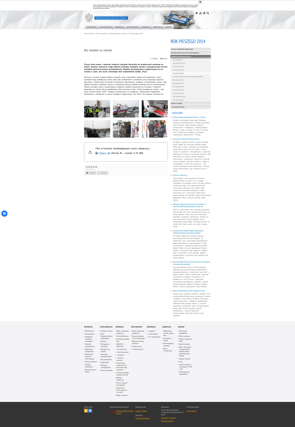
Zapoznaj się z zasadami (168, 418)
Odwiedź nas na (90, 411)
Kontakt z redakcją (141, 411)
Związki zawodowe (89, 366)
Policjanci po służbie (105, 350)
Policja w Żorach (107, 331)
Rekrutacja (166, 327)
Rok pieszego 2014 (136, 33)
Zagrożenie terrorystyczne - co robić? (122, 390)
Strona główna (89, 33)
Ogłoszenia (105, 362)
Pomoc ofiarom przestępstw (121, 384)
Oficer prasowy (184, 336)
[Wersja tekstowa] (204, 13)
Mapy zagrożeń (122, 395)
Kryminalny (151, 327)
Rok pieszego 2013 (178, 93)
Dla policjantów (106, 359)
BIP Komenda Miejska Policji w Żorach (124, 412)
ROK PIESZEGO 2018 (179, 96)
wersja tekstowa (191, 411)
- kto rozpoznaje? (154, 337)
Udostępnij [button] (91, 173)
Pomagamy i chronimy (105, 345)
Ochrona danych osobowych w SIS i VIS (185, 367)
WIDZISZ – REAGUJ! (120, 345)
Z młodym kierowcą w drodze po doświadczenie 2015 (188, 76)
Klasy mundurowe (167, 350)
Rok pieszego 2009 (178, 90)
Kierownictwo (90, 334)
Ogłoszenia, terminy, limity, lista (168, 333)
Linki (180, 362)
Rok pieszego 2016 (178, 66)
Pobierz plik (104, 153)
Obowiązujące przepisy (168, 344)
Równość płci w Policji (90, 371)
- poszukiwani (153, 334)
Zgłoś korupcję (184, 344)
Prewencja (119, 327)
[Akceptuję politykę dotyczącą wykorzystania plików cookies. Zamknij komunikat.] (200, 2)
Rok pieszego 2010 (178, 86)
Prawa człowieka (107, 370)
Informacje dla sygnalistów (184, 373)
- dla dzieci (120, 355)
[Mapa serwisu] (200, 13)
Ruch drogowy (101, 33)
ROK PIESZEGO (177, 60)
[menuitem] (91, 26)
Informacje (88, 327)
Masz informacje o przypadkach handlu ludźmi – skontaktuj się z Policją (185, 351)
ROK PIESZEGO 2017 (179, 63)
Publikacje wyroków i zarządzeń (89, 339)
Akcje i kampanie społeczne (182, 49)
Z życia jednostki (106, 327)
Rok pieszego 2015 (178, 70)
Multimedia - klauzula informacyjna (89, 356)
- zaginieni (151, 331)
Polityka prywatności (167, 421)
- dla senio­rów (121, 349)
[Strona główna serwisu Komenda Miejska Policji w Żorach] (196, 13)
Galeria (103, 341)
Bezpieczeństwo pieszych (118, 33)
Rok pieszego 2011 (178, 83)
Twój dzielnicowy (122, 336)
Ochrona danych (91, 362)
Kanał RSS (86, 411)
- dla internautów (122, 352)
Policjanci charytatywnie (106, 366)
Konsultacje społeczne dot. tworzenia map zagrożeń (121, 366)
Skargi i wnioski (184, 359)
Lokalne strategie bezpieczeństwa (122, 374)
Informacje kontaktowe (183, 332)
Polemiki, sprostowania (90, 345)
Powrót (155, 58)
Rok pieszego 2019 (178, 100)
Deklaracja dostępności (89, 350)
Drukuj (164, 58)
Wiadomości (89, 331)
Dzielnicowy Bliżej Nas (122, 340)
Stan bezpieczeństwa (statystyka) (106, 336)
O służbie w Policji (167, 339)
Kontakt (181, 327)
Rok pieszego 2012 (178, 80)
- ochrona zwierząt (119, 359)
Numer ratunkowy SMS (185, 340)
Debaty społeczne (120, 379)
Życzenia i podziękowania (106, 355)
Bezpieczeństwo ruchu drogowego (185, 53)
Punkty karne (176, 103)
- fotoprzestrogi (177, 107)
